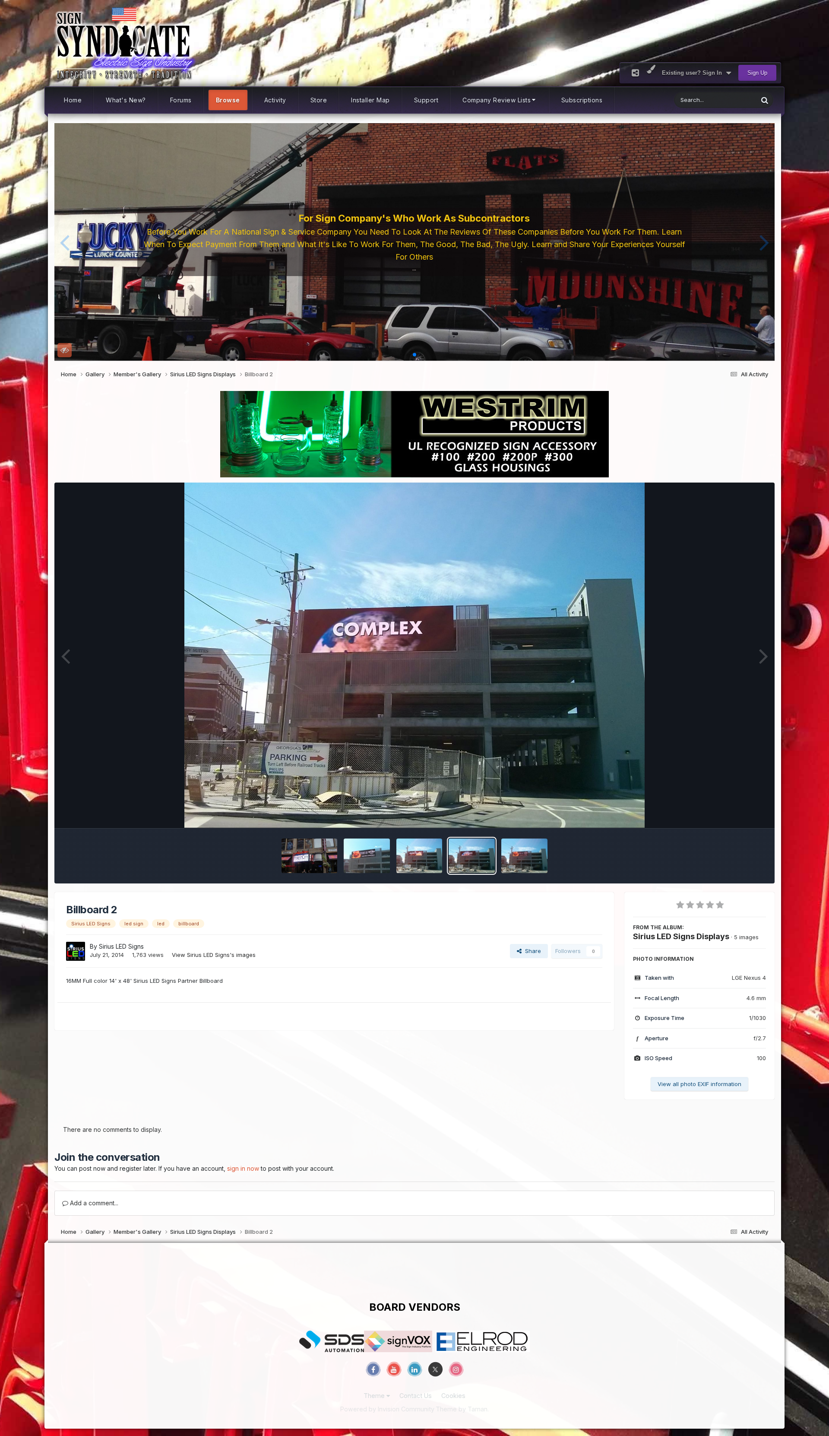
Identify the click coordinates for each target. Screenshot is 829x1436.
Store (318, 100)
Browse (228, 100)
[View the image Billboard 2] (472, 856)
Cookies (453, 1395)
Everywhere (731, 100)
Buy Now (417, 265)
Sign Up (757, 73)
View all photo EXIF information (699, 1083)
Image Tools (738, 812)
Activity (275, 100)
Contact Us (415, 1395)
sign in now (243, 1168)
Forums (181, 100)
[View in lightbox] (414, 655)
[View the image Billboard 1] (524, 856)
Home (73, 100)
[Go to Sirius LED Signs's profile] (75, 951)
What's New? (126, 100)
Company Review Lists (496, 100)
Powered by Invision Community (387, 1409)
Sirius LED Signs (121, 946)
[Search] (764, 100)
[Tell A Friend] (635, 73)
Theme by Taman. (462, 1409)
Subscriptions (582, 100)
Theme (375, 1395)
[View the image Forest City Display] (309, 856)
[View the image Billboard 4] (367, 856)
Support (426, 100)
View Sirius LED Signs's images (214, 954)
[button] (64, 241)
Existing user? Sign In (693, 73)
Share (531, 950)
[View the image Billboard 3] (419, 856)
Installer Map (370, 100)
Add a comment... (93, 1203)
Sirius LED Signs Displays (681, 936)
